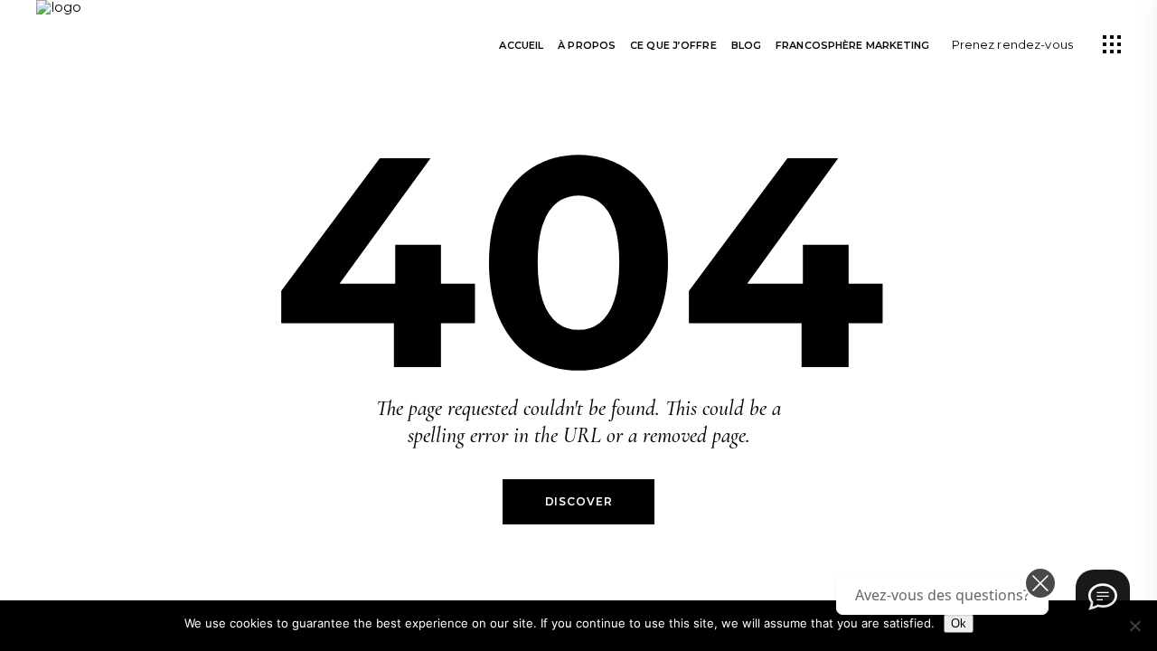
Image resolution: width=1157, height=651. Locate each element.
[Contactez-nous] (1103, 597)
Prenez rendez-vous (1012, 44)
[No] (1134, 626)
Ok (958, 623)
